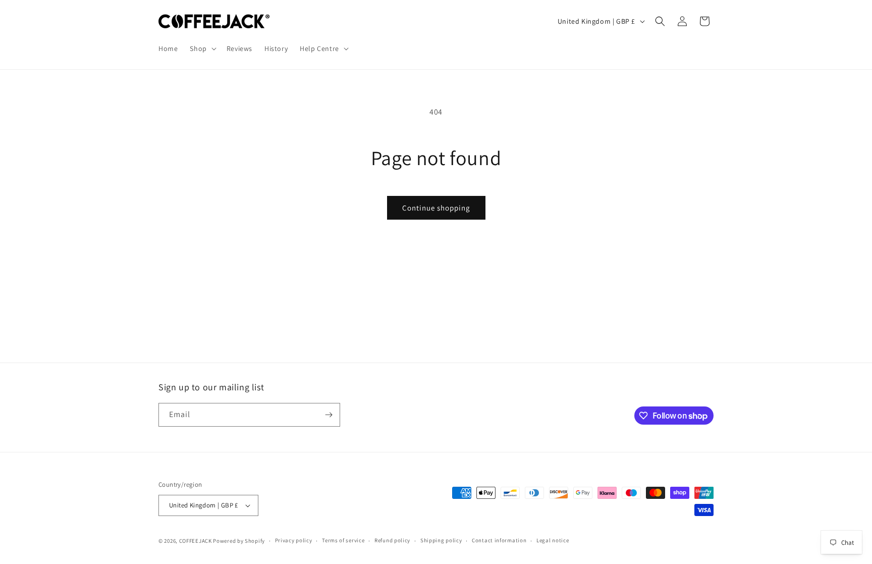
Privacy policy (293, 540)
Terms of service (343, 540)
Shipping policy (441, 540)
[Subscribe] (328, 415)
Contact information (499, 540)
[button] (202, 48)
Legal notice (552, 540)
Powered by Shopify (239, 540)
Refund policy (392, 540)
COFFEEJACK (195, 540)
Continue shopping (436, 208)
